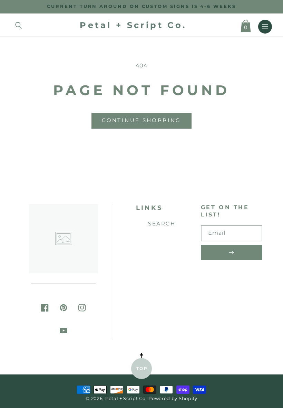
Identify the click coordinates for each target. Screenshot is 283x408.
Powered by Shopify (172, 398)
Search (161, 223)
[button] (18, 25)
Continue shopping (141, 120)
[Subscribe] (231, 252)
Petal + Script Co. (126, 398)
